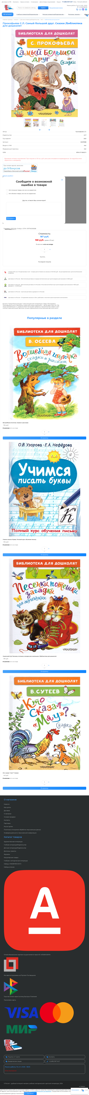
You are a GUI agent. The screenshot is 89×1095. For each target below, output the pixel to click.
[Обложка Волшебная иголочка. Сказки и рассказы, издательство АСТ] (44, 372)
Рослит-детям (8, 826)
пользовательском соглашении (41, 1091)
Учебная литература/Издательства (15, 845)
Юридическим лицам (15, 1061)
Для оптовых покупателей (47, 2)
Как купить (7, 807)
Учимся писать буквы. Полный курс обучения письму (19, 539)
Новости (6, 804)
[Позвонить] (77, 9)
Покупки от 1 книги (14, 1057)
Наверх (82, 1086)
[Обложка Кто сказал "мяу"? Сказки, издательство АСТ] (44, 722)
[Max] (83, 9)
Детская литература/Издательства (15, 848)
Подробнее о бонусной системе (14, 171)
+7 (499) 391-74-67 (67, 2)
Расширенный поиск (56, 8)
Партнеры (7, 823)
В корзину (44, 438)
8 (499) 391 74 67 (55, 1061)
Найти (43, 8)
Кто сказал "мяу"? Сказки (11, 773)
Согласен (30, 1093)
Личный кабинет (82, 2)
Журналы (7, 854)
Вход (74, 2)
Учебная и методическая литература (16, 861)
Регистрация (75, 1089)
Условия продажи (9, 817)
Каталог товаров (13, 837)
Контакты (16, 2)
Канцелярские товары (11, 857)
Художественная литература (13, 841)
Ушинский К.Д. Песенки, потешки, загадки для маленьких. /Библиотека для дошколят (30, 656)
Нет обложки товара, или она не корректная (22, 193)
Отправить (11, 218)
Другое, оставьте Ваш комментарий (34, 200)
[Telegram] (86, 9)
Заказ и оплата (24, 2)
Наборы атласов (9, 867)
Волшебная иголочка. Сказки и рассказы (15, 422)
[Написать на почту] (80, 9)
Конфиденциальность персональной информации (20, 833)
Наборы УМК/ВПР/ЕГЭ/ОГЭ (12, 864)
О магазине (34, 2)
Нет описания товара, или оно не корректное (22, 190)
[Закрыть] (62, 179)
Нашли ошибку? (8, 175)
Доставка (7, 810)
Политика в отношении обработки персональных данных (22, 829)
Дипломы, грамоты (10, 851)
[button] (7, 14)
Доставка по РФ (6, 2)
